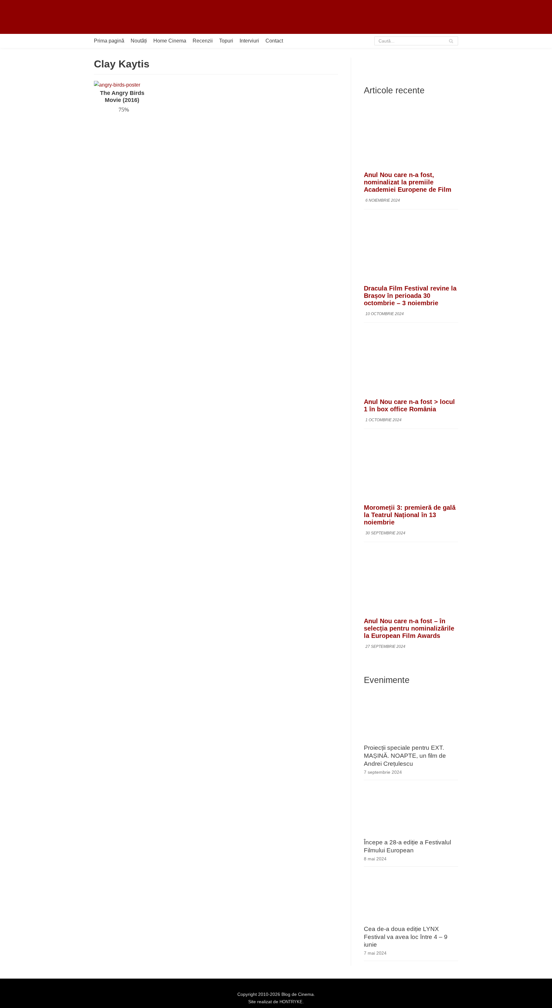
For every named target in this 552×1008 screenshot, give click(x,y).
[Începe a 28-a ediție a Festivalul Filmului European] (411, 834)
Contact (274, 40)
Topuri (226, 40)
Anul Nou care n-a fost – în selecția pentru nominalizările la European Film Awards (409, 628)
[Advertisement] (342, 17)
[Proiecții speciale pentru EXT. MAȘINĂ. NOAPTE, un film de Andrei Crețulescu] (411, 739)
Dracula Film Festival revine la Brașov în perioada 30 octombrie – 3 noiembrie (410, 295)
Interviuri (249, 40)
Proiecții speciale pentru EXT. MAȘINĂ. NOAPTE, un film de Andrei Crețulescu (405, 755)
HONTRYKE (291, 1001)
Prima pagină (109, 40)
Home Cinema (169, 40)
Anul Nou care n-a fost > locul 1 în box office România (409, 405)
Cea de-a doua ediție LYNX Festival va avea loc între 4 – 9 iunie (406, 937)
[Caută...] (416, 40)
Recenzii (203, 40)
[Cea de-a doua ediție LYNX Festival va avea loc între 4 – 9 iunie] (411, 920)
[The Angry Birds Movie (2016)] (117, 85)
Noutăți (139, 40)
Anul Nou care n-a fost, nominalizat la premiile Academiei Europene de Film (407, 182)
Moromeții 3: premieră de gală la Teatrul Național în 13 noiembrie (410, 515)
